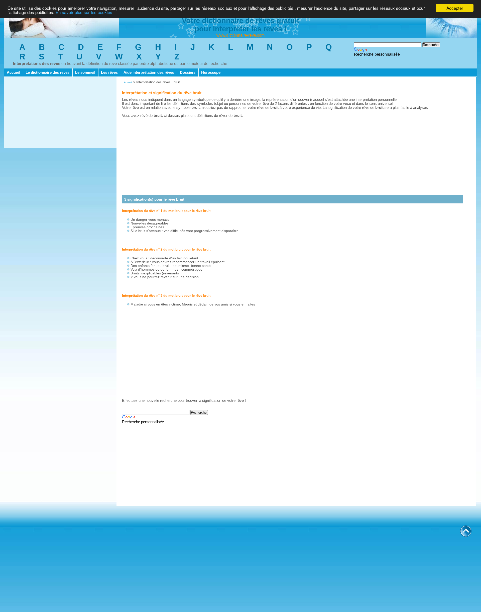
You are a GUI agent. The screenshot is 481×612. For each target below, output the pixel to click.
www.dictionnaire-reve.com (240, 35)
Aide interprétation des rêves (149, 72)
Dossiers (187, 72)
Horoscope (210, 72)
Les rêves (109, 72)
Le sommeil (85, 72)
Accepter (454, 8)
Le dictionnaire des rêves (47, 72)
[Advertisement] (60, 113)
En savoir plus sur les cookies (84, 12)
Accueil (13, 72)
